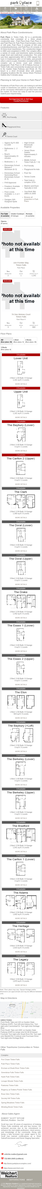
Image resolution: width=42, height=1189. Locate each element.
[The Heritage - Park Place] (21, 943)
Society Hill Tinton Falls (10, 1098)
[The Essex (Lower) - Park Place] (21, 643)
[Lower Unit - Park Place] (21, 375)
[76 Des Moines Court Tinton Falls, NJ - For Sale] (21, 311)
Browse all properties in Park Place (31, 199)
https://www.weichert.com (14, 1168)
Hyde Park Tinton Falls (10, 1077)
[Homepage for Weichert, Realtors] (9, 1178)
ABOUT (29, 1180)
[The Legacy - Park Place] (21, 977)
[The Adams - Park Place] (21, 910)
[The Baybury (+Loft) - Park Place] (21, 743)
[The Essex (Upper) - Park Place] (21, 676)
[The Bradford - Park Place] (21, 843)
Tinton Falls (20, 13)
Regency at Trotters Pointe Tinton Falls (16, 1090)
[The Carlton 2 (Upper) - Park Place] (21, 476)
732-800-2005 (9, 1159)
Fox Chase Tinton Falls (10, 1059)
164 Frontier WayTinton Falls (21, 264)
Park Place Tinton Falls (10, 1064)
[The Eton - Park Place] (21, 709)
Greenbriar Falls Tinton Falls (12, 1072)
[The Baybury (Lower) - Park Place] (21, 442)
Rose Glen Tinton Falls (10, 1094)
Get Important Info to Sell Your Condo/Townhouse (21, 100)
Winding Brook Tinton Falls (12, 1107)
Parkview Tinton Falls (9, 1085)
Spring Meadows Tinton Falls (12, 1103)
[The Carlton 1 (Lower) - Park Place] (21, 876)
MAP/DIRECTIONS (17, 1180)
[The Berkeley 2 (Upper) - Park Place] (21, 810)
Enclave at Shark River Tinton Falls (15, 1068)
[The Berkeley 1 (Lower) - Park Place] (21, 776)
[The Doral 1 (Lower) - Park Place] (21, 542)
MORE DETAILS (21, 384)
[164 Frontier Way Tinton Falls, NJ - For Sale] (21, 260)
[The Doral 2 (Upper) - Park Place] (21, 576)
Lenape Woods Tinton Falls (12, 1081)
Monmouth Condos (7, 13)
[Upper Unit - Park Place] (21, 409)
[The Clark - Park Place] (21, 509)
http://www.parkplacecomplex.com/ (17, 1163)
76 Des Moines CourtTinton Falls (21, 315)
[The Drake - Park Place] (21, 609)
